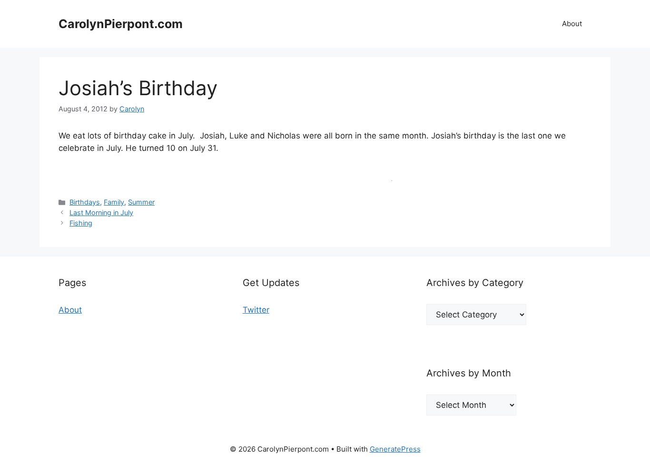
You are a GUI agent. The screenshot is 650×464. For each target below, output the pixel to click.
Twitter (256, 310)
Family (114, 202)
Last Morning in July (101, 212)
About (572, 23)
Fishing (80, 223)
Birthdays (84, 202)
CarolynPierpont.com (121, 24)
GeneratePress (395, 449)
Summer (141, 202)
